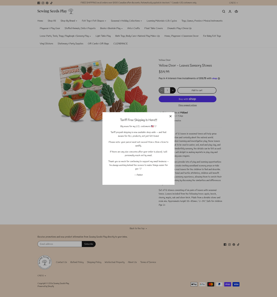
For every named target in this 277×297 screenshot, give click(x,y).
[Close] (170, 116)
